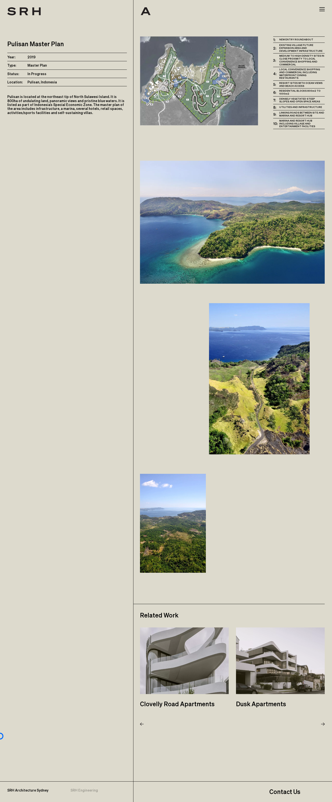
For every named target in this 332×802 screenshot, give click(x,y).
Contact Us (284, 791)
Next (323, 724)
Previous (142, 724)
